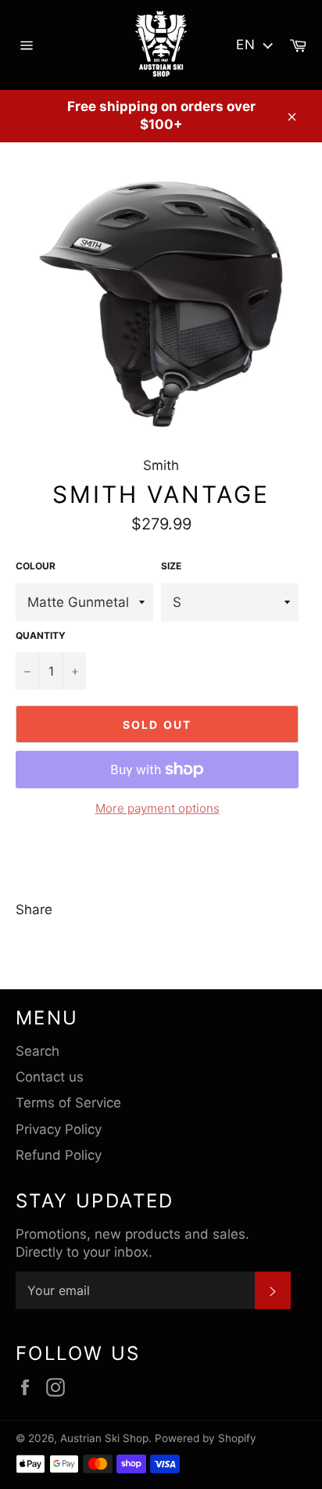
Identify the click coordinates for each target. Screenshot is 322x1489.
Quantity (41, 635)
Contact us (50, 1077)
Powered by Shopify (205, 1438)
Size (171, 566)
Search (37, 1051)
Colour (35, 566)
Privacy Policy (59, 1129)
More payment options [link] (157, 808)
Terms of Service (68, 1102)
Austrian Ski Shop (104, 1438)
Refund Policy (59, 1155)
